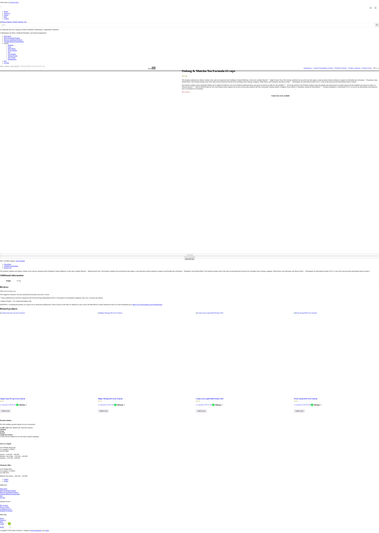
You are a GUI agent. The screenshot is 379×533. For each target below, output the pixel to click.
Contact (6, 18)
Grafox (47, 530)
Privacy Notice (4, 507)
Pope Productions (36, 530)
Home (6, 11)
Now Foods (11, 57)
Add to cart (5, 411)
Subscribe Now (189, 259)
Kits (5, 61)
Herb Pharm (11, 49)
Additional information (11, 266)
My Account (4, 505)
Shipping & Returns (6, 511)
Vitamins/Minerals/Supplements (14, 41)
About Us (7, 13)
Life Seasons (12, 54)
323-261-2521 (14, 2)
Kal (9, 52)
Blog (5, 17)
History (6, 15)
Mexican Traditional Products (13, 40)
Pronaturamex (12, 59)
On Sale (6, 63)
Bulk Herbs (7, 36)
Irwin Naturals (12, 50)
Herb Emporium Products (12, 38)
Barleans (10, 45)
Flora (9, 47)
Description (7, 264)
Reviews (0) (8, 268)
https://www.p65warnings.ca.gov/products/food (147, 304)
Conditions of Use (5, 509)
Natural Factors (12, 56)
